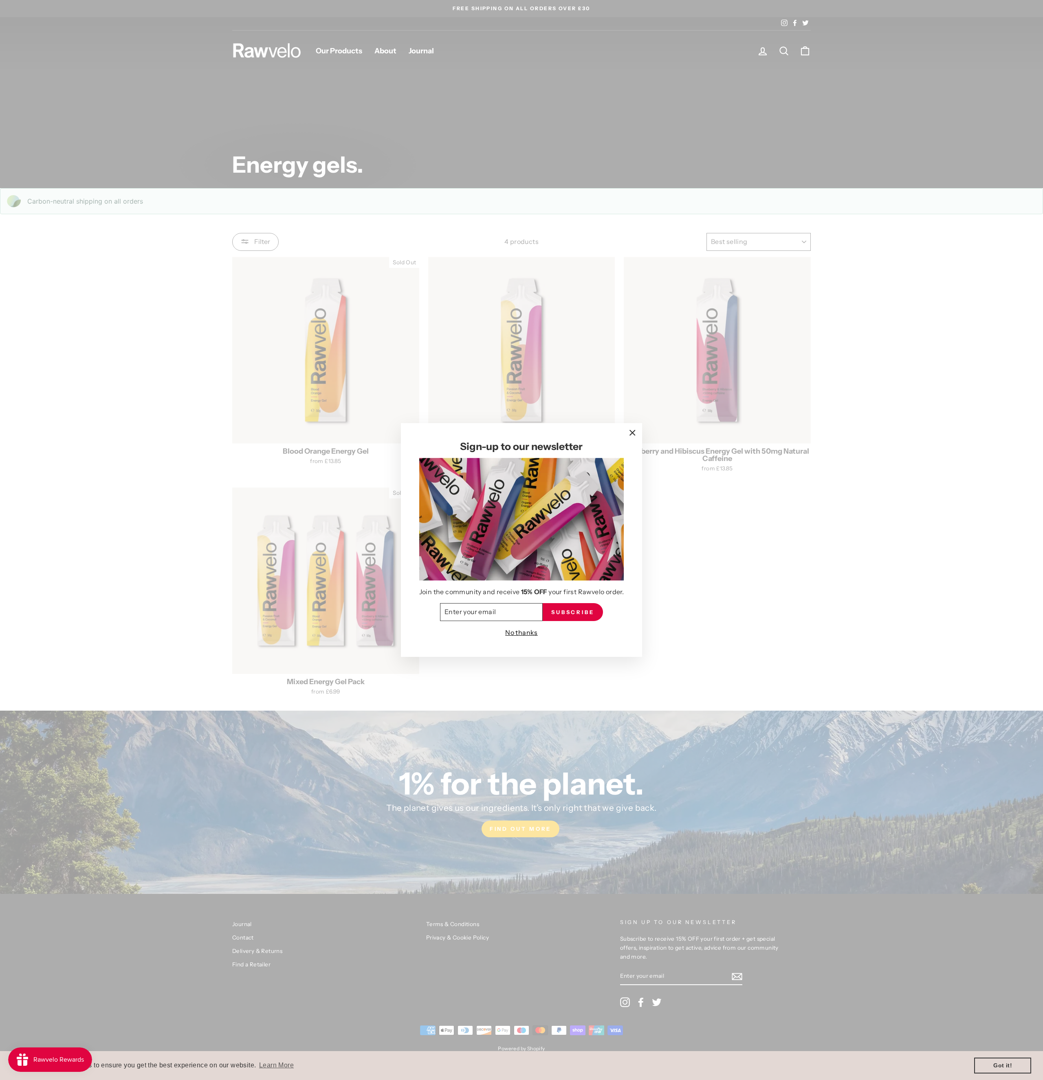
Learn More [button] (276, 1065)
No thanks (521, 632)
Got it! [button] (1002, 1065)
